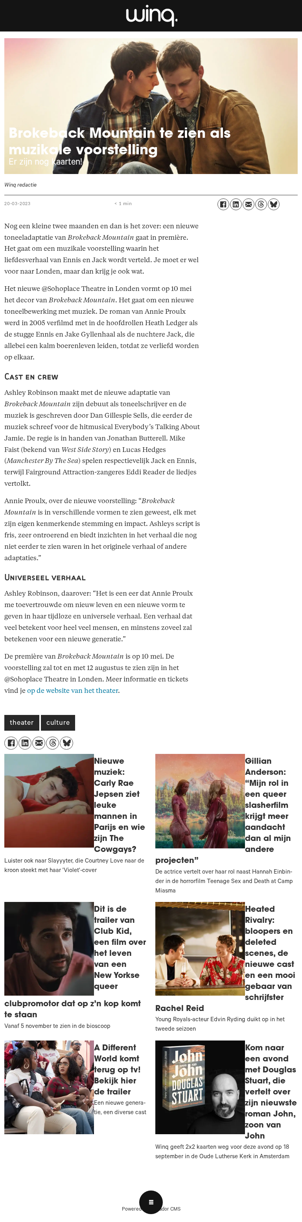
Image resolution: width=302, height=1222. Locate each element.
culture (58, 724)
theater (22, 724)
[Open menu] (151, 1202)
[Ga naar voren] (151, 15)
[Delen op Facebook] (223, 204)
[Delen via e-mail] (248, 204)
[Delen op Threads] (261, 204)
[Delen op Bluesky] (274, 204)
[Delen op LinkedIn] (236, 204)
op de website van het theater (72, 690)
